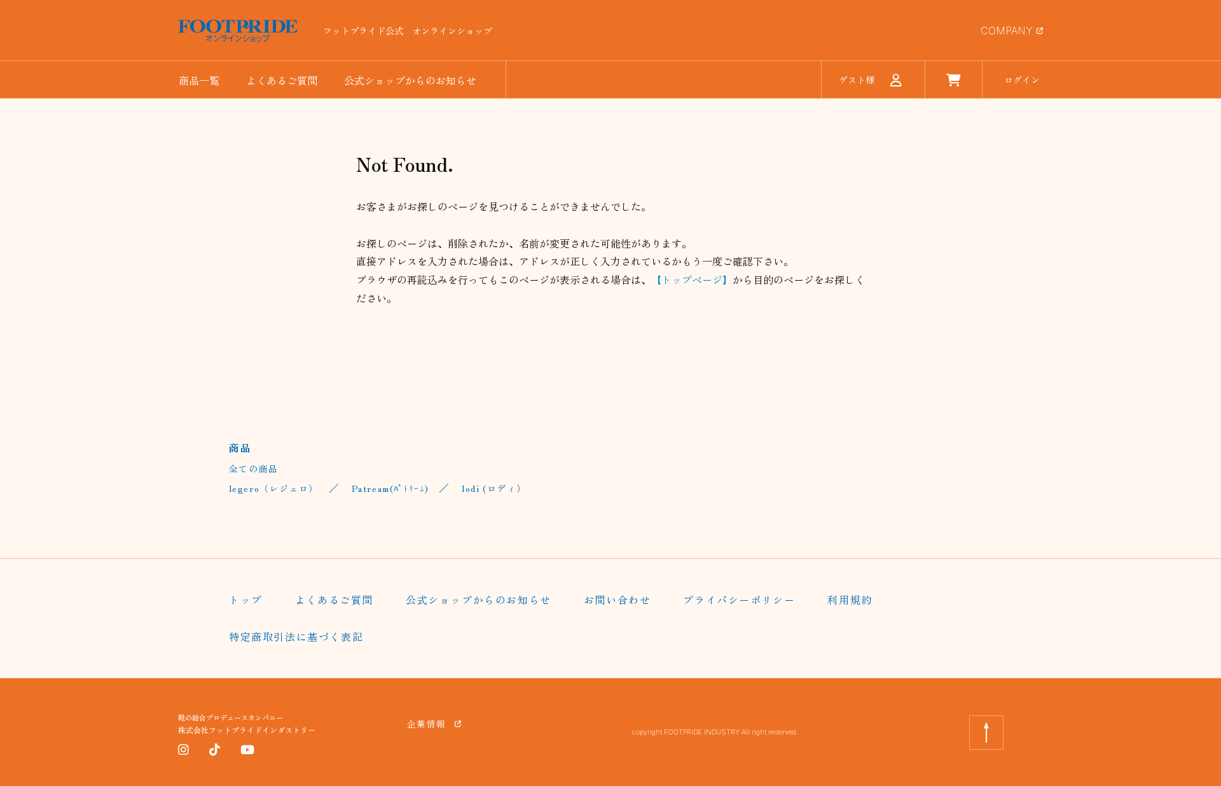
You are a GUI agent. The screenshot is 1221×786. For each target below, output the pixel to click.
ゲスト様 (856, 79)
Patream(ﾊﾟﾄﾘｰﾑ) (390, 488)
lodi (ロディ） (494, 488)
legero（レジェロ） (274, 488)
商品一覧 (199, 80)
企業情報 (426, 723)
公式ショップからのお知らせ (410, 80)
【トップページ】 (692, 279)
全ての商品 (253, 468)
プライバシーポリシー (739, 599)
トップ (246, 599)
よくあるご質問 (281, 80)
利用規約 (849, 599)
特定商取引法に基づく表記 (296, 636)
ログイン (1022, 79)
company (1007, 30)
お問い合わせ (617, 599)
